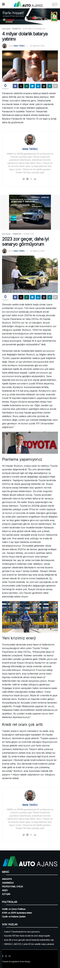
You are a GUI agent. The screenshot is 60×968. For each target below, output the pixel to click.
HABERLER (17, 234)
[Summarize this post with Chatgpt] (43, 86)
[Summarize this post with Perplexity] (49, 86)
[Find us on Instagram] (10, 956)
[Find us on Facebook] (2, 956)
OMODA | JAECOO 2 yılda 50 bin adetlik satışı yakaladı (29, 944)
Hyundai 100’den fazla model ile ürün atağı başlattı (27, 935)
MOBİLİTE (17, 29)
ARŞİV (5, 890)
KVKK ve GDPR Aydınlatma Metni (17, 913)
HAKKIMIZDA (8, 883)
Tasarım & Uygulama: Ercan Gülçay (16, 961)
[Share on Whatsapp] (26, 86)
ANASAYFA (7, 879)
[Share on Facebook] (15, 86)
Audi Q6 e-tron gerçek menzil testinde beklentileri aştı (29, 940)
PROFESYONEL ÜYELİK (12, 886)
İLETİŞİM (6, 894)
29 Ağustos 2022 (37, 46)
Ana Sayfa (6, 29)
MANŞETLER (28, 234)
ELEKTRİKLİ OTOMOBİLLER (34, 29)
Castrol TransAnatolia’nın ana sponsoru (22, 931)
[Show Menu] (3, 4)
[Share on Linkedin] (38, 86)
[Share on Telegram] (32, 86)
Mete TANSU (19, 46)
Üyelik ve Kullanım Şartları (14, 916)
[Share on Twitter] (20, 86)
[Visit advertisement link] (30, 16)
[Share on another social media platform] (55, 86)
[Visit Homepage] (28, 4)
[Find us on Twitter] (6, 956)
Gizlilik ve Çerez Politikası (14, 909)
